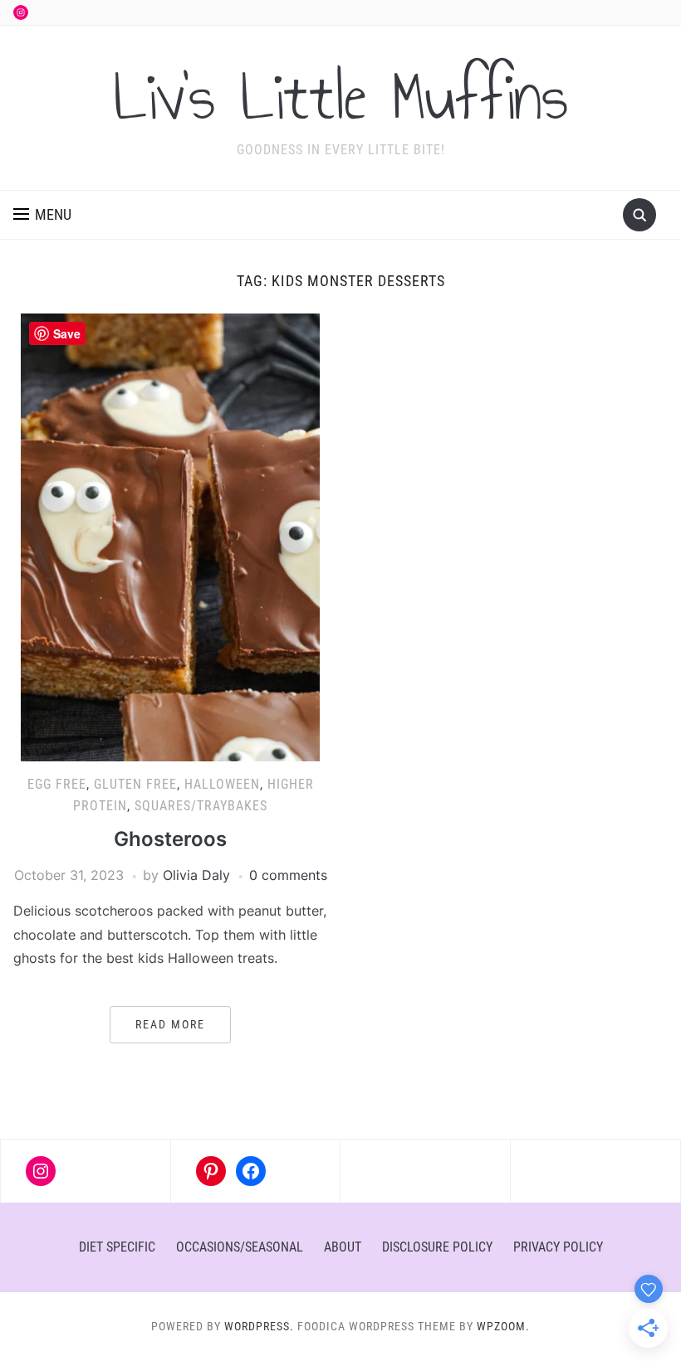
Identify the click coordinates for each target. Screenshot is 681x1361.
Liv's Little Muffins (341, 97)
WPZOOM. (503, 1326)
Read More (170, 1024)
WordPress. (259, 1326)
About (342, 1247)
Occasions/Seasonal (239, 1247)
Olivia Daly (196, 875)
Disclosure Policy (437, 1247)
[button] (42, 215)
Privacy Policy (558, 1247)
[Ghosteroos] (170, 536)
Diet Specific (117, 1247)
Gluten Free (135, 784)
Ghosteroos (170, 839)
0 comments (288, 875)
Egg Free (56, 784)
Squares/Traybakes (201, 806)
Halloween (222, 784)
